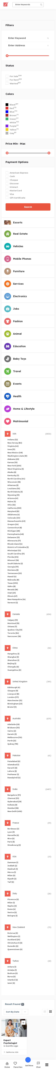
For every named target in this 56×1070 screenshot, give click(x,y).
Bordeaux (13, 829)
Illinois (12, 596)
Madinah (12, 869)
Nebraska (13, 580)
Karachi (12, 768)
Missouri (13, 560)
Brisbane (13, 728)
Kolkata (12, 805)
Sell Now (29, 1065)
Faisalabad (13, 761)
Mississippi (14, 550)
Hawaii (11, 577)
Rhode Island (14, 544)
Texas (12, 583)
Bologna (12, 916)
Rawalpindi (14, 778)
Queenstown (14, 949)
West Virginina (15, 469)
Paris (11, 842)
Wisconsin (14, 482)
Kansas (12, 462)
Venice (12, 912)
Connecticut (14, 528)
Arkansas (12, 485)
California (14, 508)
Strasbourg (14, 845)
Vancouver (14, 636)
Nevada (12, 590)
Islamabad (13, 765)
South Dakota (15, 564)
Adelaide (13, 724)
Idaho (11, 586)
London (13, 697)
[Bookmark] (23, 1022)
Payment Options (17, 162)
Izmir (11, 983)
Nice (11, 839)
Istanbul (12, 980)
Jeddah (12, 866)
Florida (12, 557)
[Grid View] (50, 1011)
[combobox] (16, 1011)
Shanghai (13, 657)
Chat (38, 1067)
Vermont (12, 603)
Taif (10, 882)
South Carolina (16, 554)
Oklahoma (13, 515)
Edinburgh (13, 687)
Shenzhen (13, 660)
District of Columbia (18, 547)
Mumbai (13, 808)
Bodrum (12, 973)
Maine (11, 502)
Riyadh (11, 879)
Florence (13, 899)
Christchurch (14, 943)
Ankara (11, 967)
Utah (11, 593)
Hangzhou (13, 654)
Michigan (13, 531)
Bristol (12, 707)
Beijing (11, 664)
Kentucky (13, 475)
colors (10, 94)
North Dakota (15, 492)
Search (28, 207)
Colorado (13, 518)
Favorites (18, 1067)
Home (7, 1067)
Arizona (12, 498)
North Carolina (16, 479)
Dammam (12, 862)
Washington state (17, 456)
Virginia (13, 446)
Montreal (13, 623)
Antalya (12, 970)
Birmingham (14, 704)
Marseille (13, 835)
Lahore (12, 771)
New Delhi (14, 811)
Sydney (12, 744)
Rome (11, 909)
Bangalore (14, 795)
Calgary (12, 620)
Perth (11, 741)
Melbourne (14, 737)
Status (10, 65)
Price (15, 143)
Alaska (11, 472)
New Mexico (15, 453)
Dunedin (12, 946)
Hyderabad (14, 802)
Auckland (13, 940)
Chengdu (13, 667)
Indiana (12, 440)
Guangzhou (14, 670)
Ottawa (12, 627)
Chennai (13, 798)
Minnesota (14, 541)
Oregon (13, 524)
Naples (12, 906)
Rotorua (12, 933)
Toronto (13, 633)
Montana (13, 570)
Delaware (13, 537)
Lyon (11, 832)
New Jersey (14, 443)
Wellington (13, 936)
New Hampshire (16, 599)
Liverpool (13, 694)
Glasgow (12, 691)
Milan (11, 875)
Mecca (11, 872)
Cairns (11, 731)
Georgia (13, 567)
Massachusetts (16, 521)
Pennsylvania (15, 534)
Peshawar (13, 774)
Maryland (13, 511)
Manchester (14, 700)
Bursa (11, 977)
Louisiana (13, 489)
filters (10, 25)
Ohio (11, 505)
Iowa (11, 449)
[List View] (45, 1011)
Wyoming (13, 495)
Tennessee (14, 573)
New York (14, 466)
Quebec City (14, 630)
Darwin (12, 734)
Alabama (13, 459)
